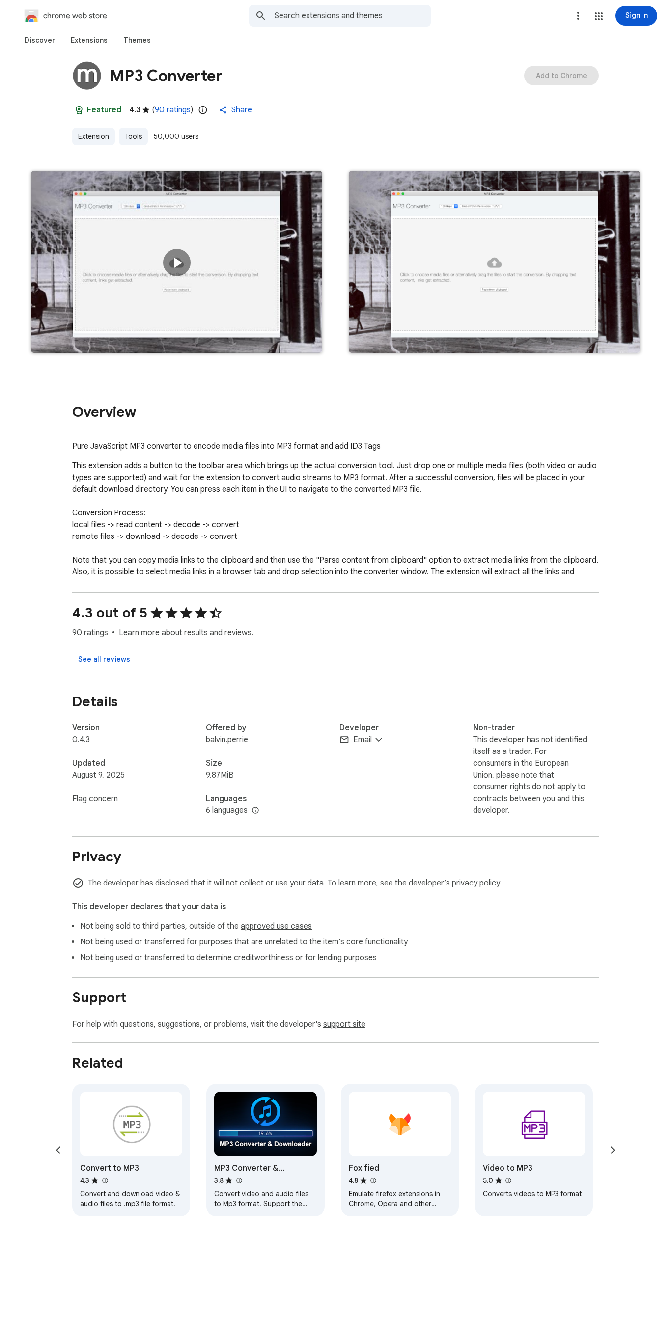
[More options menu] (578, 16)
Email (362, 740)
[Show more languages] (255, 811)
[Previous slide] (58, 1150)
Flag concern (95, 799)
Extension (93, 136)
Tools (133, 136)
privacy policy (476, 883)
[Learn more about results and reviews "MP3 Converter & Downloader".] (239, 1180)
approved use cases (276, 926)
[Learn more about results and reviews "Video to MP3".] (508, 1180)
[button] (599, 16)
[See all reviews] (104, 659)
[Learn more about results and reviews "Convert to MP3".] (104, 1180)
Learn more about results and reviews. (186, 633)
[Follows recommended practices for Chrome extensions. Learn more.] (79, 110)
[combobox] (353, 16)
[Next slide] (612, 1150)
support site (344, 1024)
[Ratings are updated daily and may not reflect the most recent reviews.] (203, 110)
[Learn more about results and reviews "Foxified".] (373, 1180)
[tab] (40, 40)
